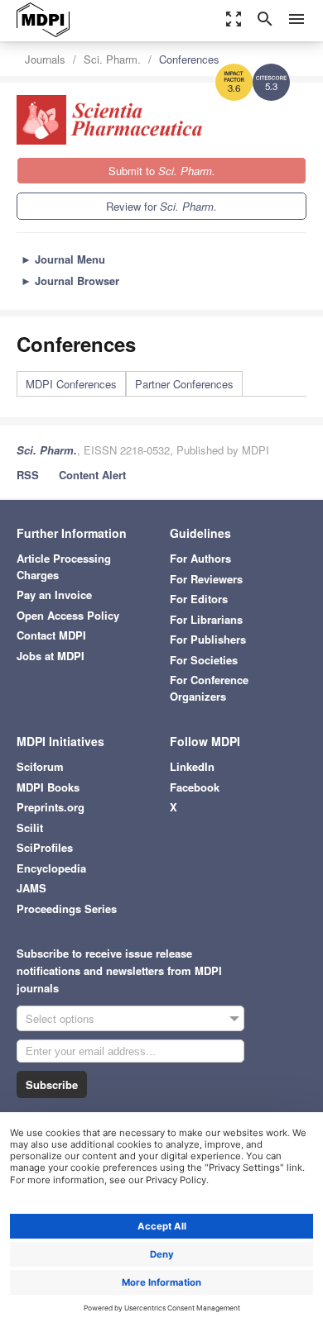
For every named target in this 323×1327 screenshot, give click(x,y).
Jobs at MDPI (50, 656)
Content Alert (92, 475)
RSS (28, 475)
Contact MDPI (51, 635)
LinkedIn (192, 766)
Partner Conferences (184, 384)
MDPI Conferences (71, 384)
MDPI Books (48, 787)
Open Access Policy (68, 615)
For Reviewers (206, 579)
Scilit (30, 827)
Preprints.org (50, 807)
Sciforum (40, 766)
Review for (161, 206)
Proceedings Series (67, 908)
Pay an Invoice (54, 594)
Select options (60, 1018)
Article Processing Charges (64, 566)
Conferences (189, 59)
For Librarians (206, 619)
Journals (45, 59)
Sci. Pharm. (112, 59)
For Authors (200, 558)
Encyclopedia (51, 868)
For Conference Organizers (209, 688)
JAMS (31, 888)
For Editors (199, 598)
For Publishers (208, 639)
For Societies (204, 660)
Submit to (161, 170)
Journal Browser (70, 280)
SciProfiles (45, 847)
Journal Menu (63, 259)
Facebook (194, 787)
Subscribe (52, 1084)
